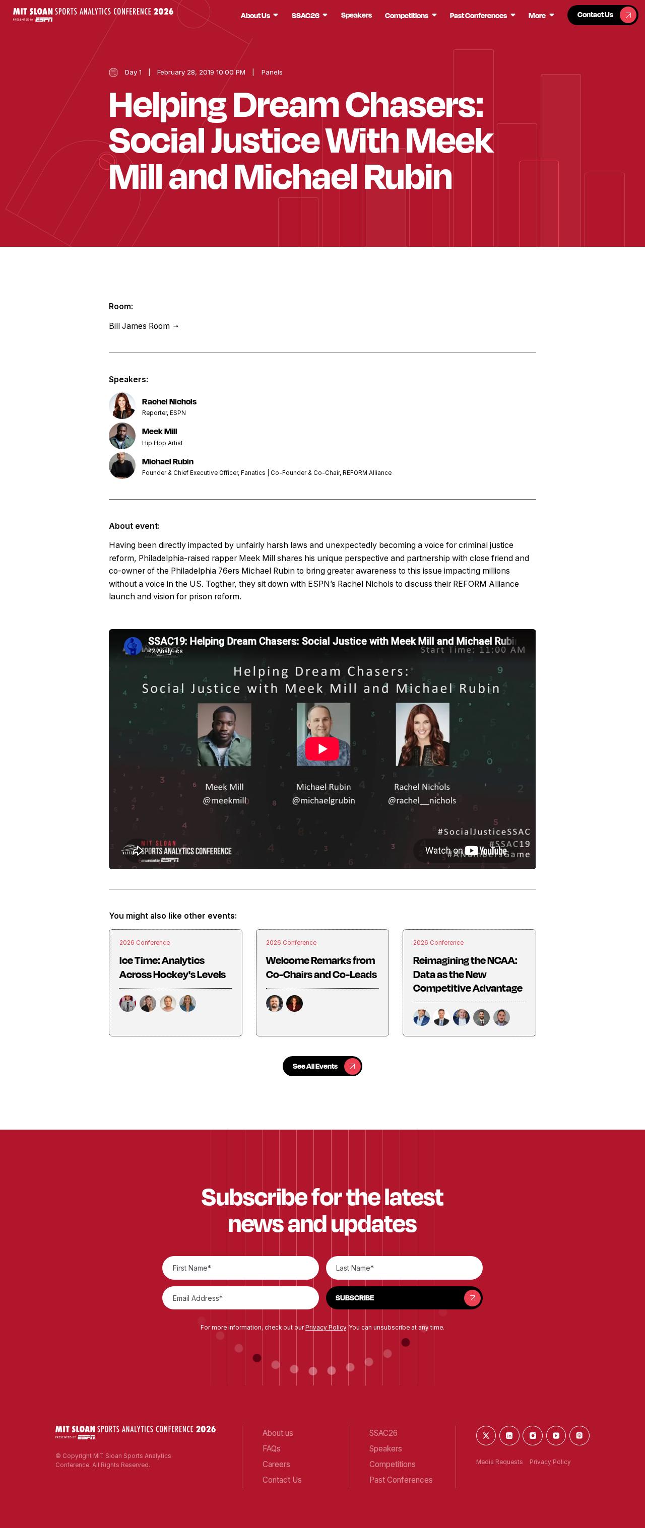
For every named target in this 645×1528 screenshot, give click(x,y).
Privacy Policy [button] (325, 1327)
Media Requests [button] (499, 1462)
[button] (93, 15)
